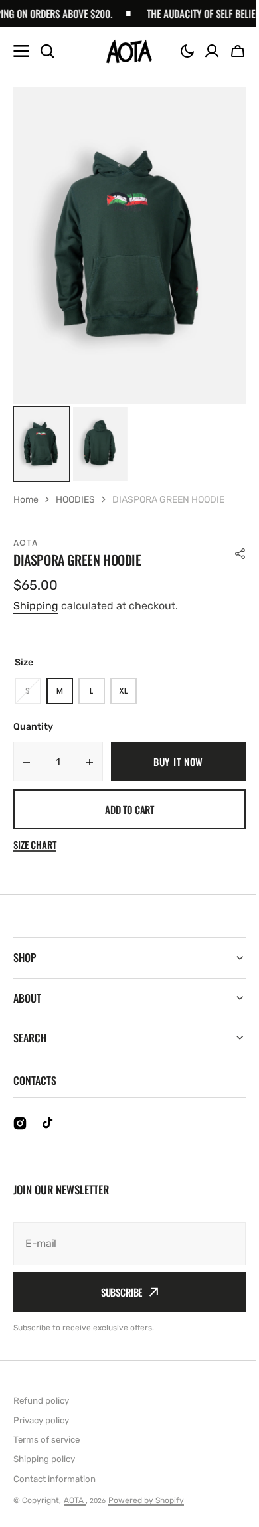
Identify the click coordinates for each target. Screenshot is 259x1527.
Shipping (35, 606)
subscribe (116, 1292)
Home (26, 499)
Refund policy (41, 1401)
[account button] (212, 51)
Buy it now (178, 761)
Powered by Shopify (146, 1500)
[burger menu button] (21, 51)
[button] (187, 51)
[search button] (47, 51)
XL (128, 694)
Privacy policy (41, 1420)
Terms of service (46, 1440)
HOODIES (75, 499)
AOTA (75, 1500)
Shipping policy (44, 1459)
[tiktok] (49, 1123)
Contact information (54, 1479)
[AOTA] (129, 51)
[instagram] (20, 1123)
